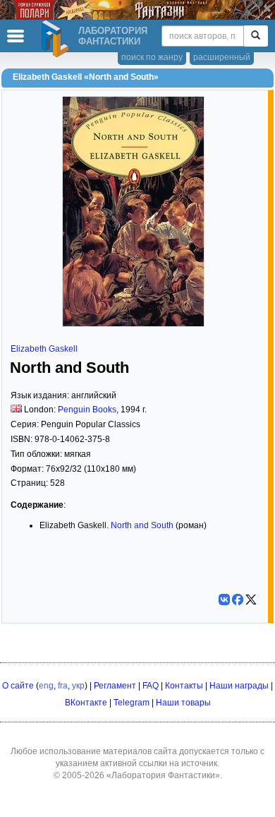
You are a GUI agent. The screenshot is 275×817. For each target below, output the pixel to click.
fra (63, 686)
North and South (142, 525)
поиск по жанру (152, 57)
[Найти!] (255, 36)
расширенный (221, 57)
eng (46, 686)
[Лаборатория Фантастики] (57, 39)
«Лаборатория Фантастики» (163, 775)
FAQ (150, 686)
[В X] (251, 599)
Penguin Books (87, 410)
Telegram (131, 703)
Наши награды (239, 686)
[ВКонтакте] (224, 599)
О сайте (18, 686)
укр (78, 686)
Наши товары (183, 703)
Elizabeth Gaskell (44, 349)
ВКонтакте (86, 703)
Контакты (184, 686)
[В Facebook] (237, 599)
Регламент (115, 686)
